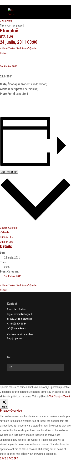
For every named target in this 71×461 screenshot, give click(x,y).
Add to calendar (9, 171)
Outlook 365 (6, 237)
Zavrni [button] (66, 396)
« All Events (6, 21)
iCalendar (5, 232)
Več (51, 396)
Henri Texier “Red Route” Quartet (18, 48)
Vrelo (4, 53)
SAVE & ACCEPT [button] (9, 458)
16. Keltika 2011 (8, 66)
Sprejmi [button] (58, 396)
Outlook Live (6, 241)
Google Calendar (9, 227)
